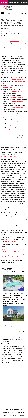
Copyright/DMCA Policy (9, 415)
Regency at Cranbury (16, 91)
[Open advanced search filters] (22, 13)
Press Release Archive (16, 409)
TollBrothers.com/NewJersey (9, 156)
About (7, 409)
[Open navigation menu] (2, 13)
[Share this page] (26, 13)
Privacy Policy (21, 415)
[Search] (18, 13)
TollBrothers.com (14, 227)
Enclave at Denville (8, 87)
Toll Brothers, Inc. (14, 41)
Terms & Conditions (20, 412)
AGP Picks (4, 2)
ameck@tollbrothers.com (11, 241)
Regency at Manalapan (16, 79)
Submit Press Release (8, 412)
